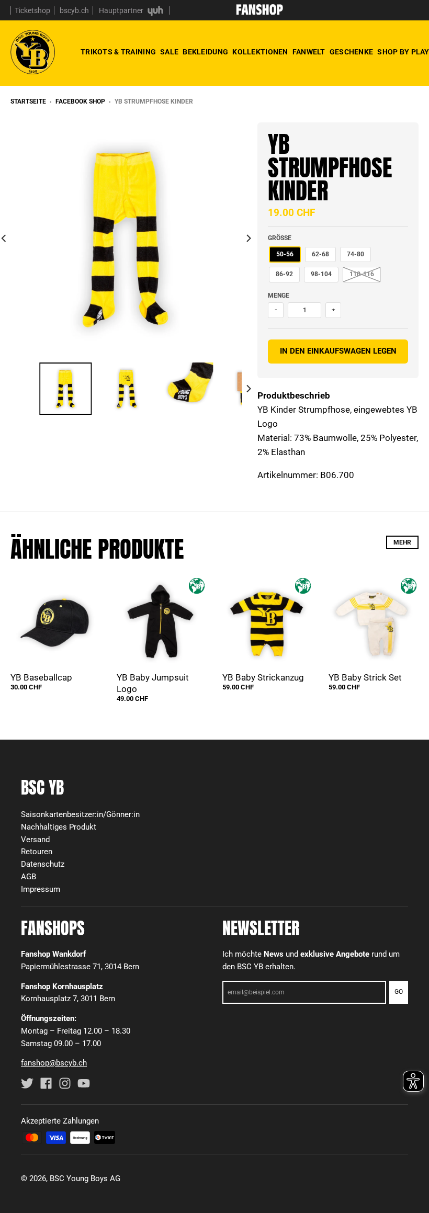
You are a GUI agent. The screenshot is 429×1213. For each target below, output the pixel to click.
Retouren (36, 851)
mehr (402, 542)
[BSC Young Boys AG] (259, 11)
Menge (278, 295)
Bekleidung (205, 52)
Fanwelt (308, 52)
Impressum (40, 889)
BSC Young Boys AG (85, 1178)
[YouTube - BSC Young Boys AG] (83, 1083)
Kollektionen (260, 52)
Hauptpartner (122, 10)
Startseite (28, 101)
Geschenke (352, 52)
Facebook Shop (80, 101)
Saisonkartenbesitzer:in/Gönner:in (80, 814)
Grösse (279, 238)
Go (398, 991)
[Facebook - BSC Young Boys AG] (46, 1083)
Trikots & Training (118, 52)
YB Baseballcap (41, 677)
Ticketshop (32, 10)
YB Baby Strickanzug (263, 677)
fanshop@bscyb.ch (54, 1063)
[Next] (248, 238)
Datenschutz (42, 864)
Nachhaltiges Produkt (58, 827)
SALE (169, 52)
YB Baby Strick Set (365, 677)
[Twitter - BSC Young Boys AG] (27, 1083)
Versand (35, 839)
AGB (28, 876)
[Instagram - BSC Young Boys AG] (65, 1083)
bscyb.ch (74, 10)
